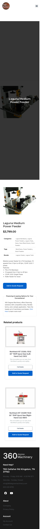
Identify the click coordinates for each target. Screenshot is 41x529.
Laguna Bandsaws (21, 238)
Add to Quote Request (15, 286)
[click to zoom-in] (19, 199)
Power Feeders (27, 249)
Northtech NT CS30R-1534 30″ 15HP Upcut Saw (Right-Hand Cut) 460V (20, 415)
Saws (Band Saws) (24, 243)
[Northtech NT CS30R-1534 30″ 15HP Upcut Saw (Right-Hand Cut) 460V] (20, 398)
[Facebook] (5, 493)
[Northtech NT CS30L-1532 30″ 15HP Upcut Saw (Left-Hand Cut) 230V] (20, 336)
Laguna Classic (20, 255)
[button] (36, 6)
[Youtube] (11, 493)
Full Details (20, 367)
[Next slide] (33, 199)
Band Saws (19, 249)
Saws (17, 243)
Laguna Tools (29, 241)
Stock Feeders (19, 251)
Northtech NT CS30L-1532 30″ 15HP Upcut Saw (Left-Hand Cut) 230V (20, 354)
